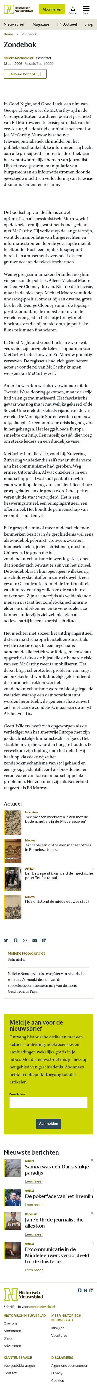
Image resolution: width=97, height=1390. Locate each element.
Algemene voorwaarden (69, 1365)
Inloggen (58, 1328)
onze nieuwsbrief (42, 1306)
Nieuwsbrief (14, 24)
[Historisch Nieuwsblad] (18, 9)
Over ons (10, 1323)
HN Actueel (67, 24)
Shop (89, 24)
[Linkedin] (44, 940)
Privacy (57, 1373)
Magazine (40, 24)
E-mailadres (17, 1094)
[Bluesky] (6, 940)
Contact (10, 1373)
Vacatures (59, 1335)
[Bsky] (85, 1290)
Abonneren (52, 9)
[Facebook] (15, 940)
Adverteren (12, 1346)
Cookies (57, 1380)
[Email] (34, 940)
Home (8, 34)
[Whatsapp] (25, 940)
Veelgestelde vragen (19, 1365)
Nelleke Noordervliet (18, 58)
